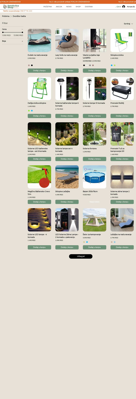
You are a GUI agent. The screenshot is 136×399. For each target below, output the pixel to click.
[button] (78, 7)
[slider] (3, 32)
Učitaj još (81, 256)
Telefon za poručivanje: (17, 11)
